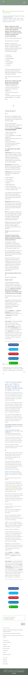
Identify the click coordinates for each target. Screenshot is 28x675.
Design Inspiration (7, 642)
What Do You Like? (7, 654)
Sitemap (14, 673)
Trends (13, 21)
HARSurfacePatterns (8, 18)
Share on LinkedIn (14, 358)
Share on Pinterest (14, 353)
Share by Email (14, 363)
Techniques (8, 21)
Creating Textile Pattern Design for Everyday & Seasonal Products (13, 16)
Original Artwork (16, 20)
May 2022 (5, 659)
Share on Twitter (14, 349)
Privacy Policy (21, 671)
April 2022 (5, 661)
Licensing (10, 20)
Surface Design (6, 648)
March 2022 (5, 663)
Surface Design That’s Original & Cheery (12, 367)
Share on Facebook (14, 344)
